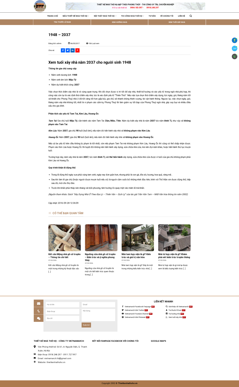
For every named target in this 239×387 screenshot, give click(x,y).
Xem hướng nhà (119, 22)
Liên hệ (181, 16)
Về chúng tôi (166, 16)
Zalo (234, 48)
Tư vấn (152, 16)
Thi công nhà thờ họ (131, 16)
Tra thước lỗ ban (62, 22)
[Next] (191, 253)
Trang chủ (52, 16)
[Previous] (48, 253)
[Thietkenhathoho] (47, 6)
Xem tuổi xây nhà (177, 22)
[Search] (190, 16)
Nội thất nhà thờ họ (104, 16)
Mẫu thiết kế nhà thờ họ (75, 16)
